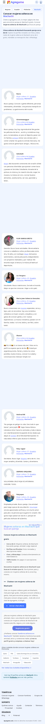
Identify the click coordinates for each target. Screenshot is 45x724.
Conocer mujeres (8, 695)
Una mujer (33, 507)
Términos (39, 705)
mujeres (24, 308)
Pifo (12, 654)
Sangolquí (25, 658)
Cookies (19, 708)
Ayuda (19, 705)
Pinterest (16, 715)
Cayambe (36, 658)
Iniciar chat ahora (15, 606)
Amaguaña (16, 662)
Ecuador (33, 96)
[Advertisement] (22, 64)
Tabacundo (27, 662)
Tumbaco (16, 658)
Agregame (17, 2)
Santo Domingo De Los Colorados (27, 654)
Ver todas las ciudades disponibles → (16, 668)
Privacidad (9, 708)
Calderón (6, 658)
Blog (3, 715)
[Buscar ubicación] (36, 2)
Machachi (6, 662)
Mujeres (24, 458)
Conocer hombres (24, 695)
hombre (13, 436)
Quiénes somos (7, 705)
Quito (5, 654)
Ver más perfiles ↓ (35, 525)
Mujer (6, 163)
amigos (15, 138)
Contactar (28, 705)
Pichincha (19, 98)
